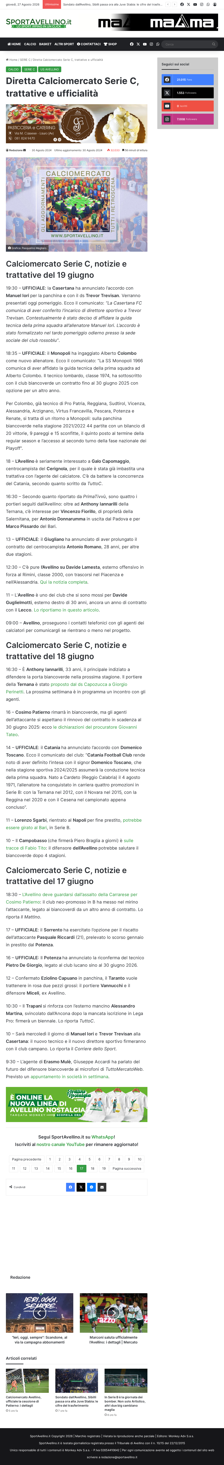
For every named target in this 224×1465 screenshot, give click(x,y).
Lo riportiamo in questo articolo (66, 610)
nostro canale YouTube (61, 1144)
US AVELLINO (49, 69)
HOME (16, 44)
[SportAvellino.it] (39, 23)
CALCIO (30, 44)
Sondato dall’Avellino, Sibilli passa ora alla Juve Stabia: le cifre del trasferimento (76, 1401)
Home (13, 59)
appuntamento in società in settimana (69, 1076)
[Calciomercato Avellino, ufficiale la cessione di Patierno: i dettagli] (27, 1381)
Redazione (16, 150)
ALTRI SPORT (64, 44)
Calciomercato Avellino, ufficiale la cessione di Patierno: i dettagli (23, 1401)
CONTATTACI (90, 44)
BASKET (45, 44)
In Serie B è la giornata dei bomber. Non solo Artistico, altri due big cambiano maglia (120, 4)
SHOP (112, 44)
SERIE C (25, 59)
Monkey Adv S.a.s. (181, 1436)
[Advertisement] (76, 1233)
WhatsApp (102, 1137)
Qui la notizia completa (63, 582)
